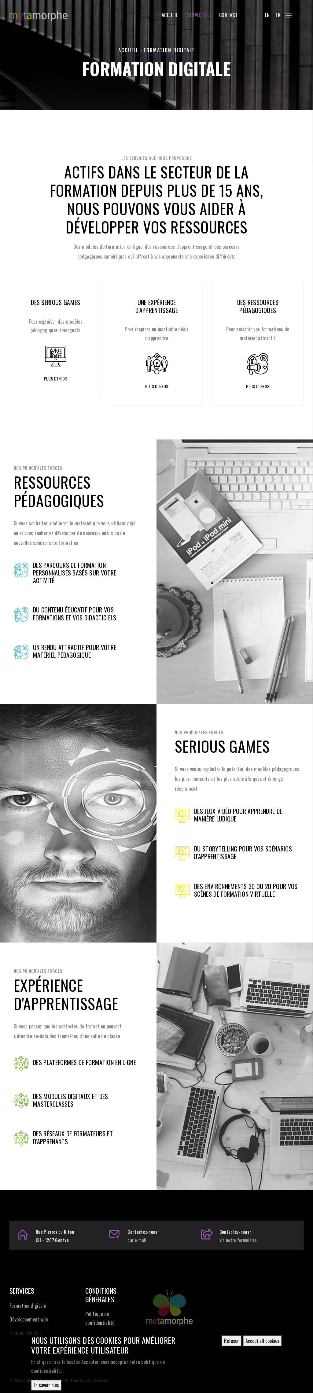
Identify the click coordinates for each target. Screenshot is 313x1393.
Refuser (231, 1340)
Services (196, 15)
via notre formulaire (238, 1240)
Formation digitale (27, 1305)
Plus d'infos (55, 378)
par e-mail (136, 1240)
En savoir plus (46, 1385)
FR (278, 15)
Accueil (170, 15)
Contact (228, 15)
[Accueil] (38, 13)
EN (267, 15)
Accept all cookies (262, 1340)
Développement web (28, 1319)
